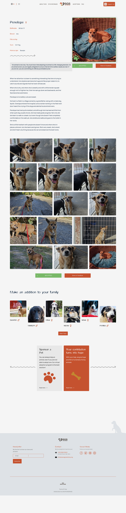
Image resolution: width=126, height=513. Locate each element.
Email (16, 456)
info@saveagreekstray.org (65, 457)
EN (13, 4)
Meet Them (63, 333)
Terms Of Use (63, 489)
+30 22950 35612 (62, 452)
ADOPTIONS (76, 4)
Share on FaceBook (105, 66)
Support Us (110, 4)
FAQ (82, 4)
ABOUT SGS (43, 4)
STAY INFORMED (53, 4)
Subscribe (17, 461)
